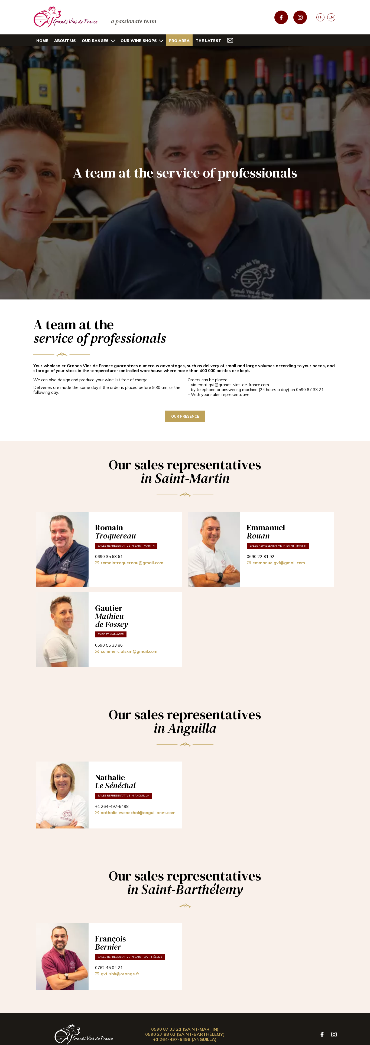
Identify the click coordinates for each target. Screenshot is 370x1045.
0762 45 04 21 (109, 967)
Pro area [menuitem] (179, 40)
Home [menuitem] (42, 40)
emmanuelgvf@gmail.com (278, 562)
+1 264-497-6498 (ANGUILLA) (185, 1039)
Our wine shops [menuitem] (139, 40)
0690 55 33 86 (109, 645)
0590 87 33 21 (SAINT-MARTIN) (185, 1029)
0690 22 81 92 (260, 556)
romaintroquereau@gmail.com (132, 562)
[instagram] (300, 17)
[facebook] (281, 17)
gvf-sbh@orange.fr (120, 974)
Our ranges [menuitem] (95, 40)
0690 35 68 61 (109, 556)
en (331, 17)
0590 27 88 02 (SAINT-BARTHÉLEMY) (185, 1034)
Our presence (185, 416)
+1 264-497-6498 (112, 806)
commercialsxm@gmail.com (129, 651)
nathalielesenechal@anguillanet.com (138, 812)
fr (320, 17)
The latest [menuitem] (208, 40)
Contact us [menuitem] (230, 40)
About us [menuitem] (65, 40)
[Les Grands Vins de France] (83, 1034)
